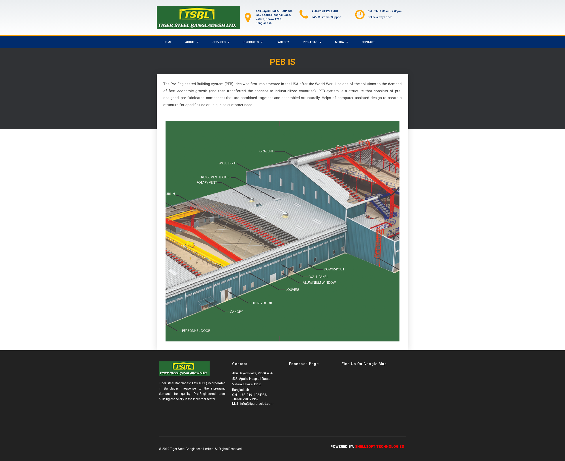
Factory (283, 42)
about (190, 42)
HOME (167, 42)
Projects (310, 42)
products (251, 42)
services (219, 42)
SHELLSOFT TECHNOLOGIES (379, 446)
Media (339, 42)
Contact (368, 42)
